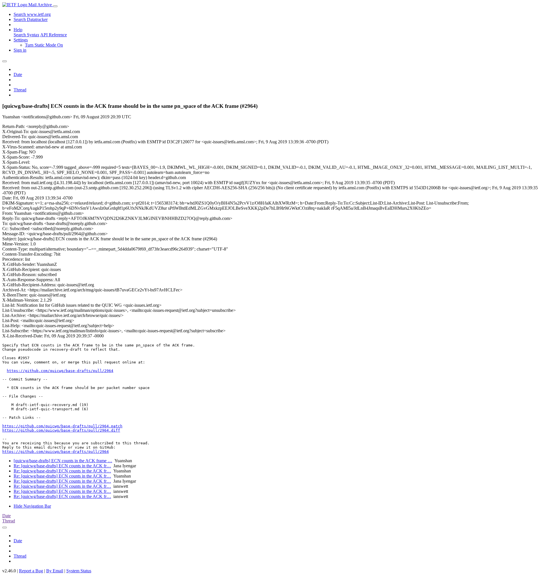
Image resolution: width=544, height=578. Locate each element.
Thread (20, 89)
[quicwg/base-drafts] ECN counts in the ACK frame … (63, 460)
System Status (78, 570)
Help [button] (18, 29)
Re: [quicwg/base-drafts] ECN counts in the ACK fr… (62, 465)
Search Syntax (26, 34)
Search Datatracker (31, 19)
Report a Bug (31, 570)
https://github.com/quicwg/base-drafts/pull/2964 (60, 371)
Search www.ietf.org (32, 14)
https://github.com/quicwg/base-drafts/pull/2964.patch (62, 426)
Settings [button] (21, 39)
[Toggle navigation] (55, 6)
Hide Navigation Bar (32, 506)
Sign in (20, 50)
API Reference (53, 34)
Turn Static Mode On (44, 45)
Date (18, 74)
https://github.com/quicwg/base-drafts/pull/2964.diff (61, 430)
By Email (54, 570)
